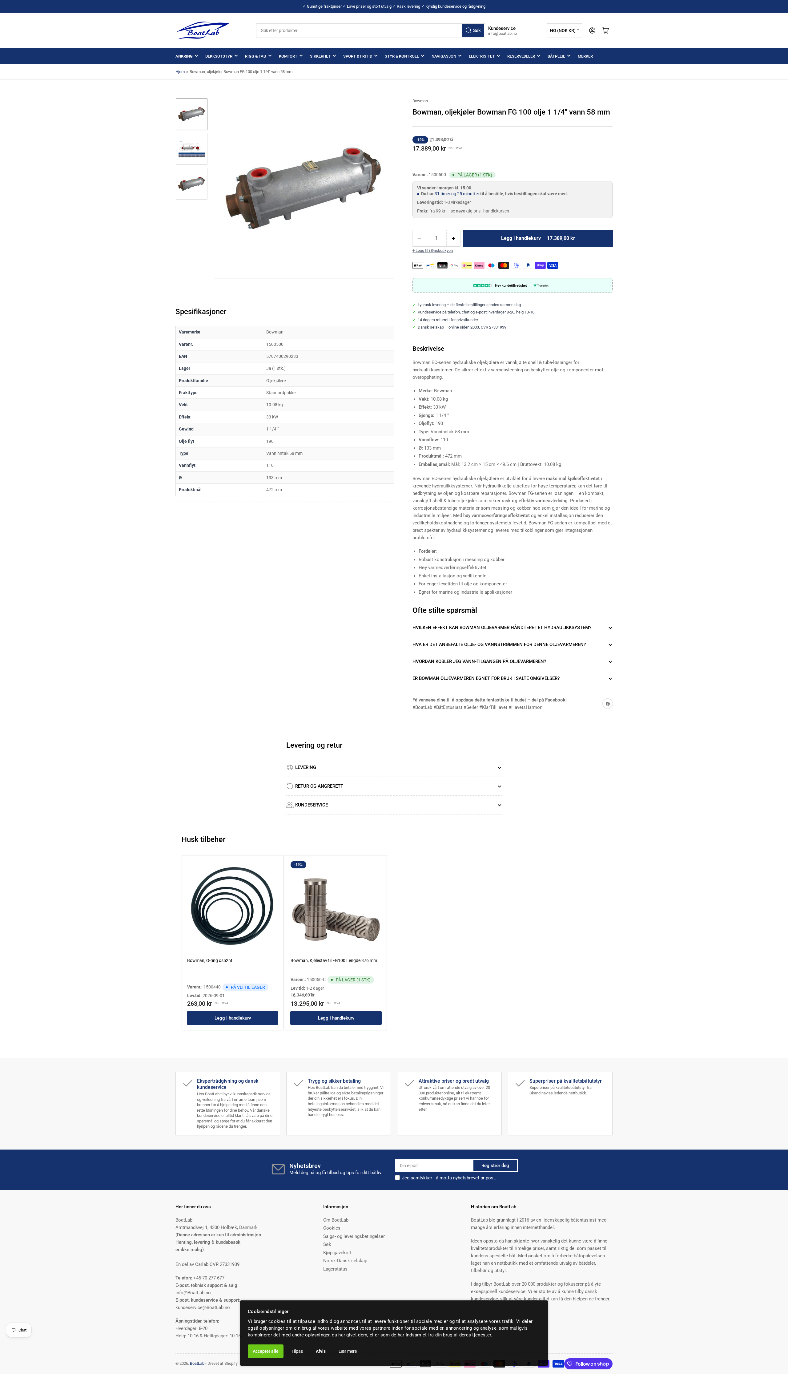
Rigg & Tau (255, 56)
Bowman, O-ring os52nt (209, 960)
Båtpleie (556, 56)
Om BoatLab (335, 1220)
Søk (327, 1244)
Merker (585, 56)
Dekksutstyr (218, 56)
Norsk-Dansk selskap (345, 1260)
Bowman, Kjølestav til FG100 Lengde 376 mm (334, 960)
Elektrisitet (482, 56)
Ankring (184, 56)
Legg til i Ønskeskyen (434, 250)
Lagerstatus (335, 1269)
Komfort (288, 56)
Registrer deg (495, 1165)
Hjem (180, 71)
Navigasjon (444, 56)
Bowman (420, 101)
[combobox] (370, 30)
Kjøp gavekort (337, 1252)
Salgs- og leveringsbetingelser (354, 1236)
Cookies (331, 1228)
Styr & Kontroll (402, 56)
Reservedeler (521, 56)
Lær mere (348, 1351)
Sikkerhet (320, 56)
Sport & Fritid (357, 56)
